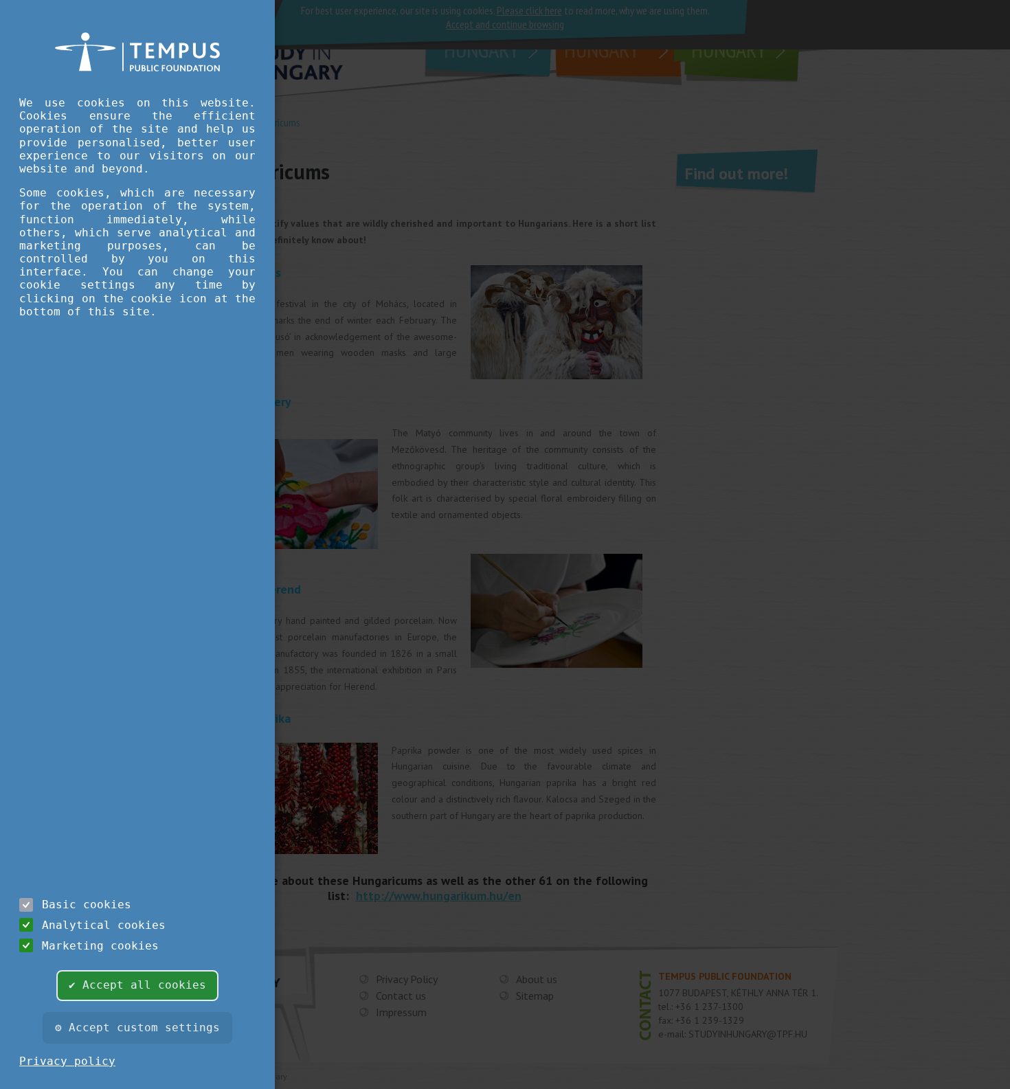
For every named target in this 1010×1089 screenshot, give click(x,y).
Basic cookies (86, 904)
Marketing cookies (100, 945)
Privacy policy (67, 1061)
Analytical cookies (104, 925)
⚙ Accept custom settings (137, 1027)
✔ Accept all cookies (137, 984)
